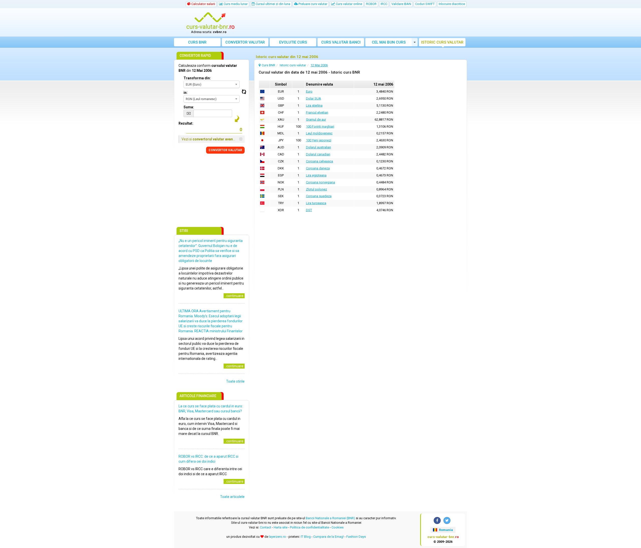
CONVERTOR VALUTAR (225, 150)
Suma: (189, 107)
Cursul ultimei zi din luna (272, 4)
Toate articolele (232, 497)
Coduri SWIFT (425, 4)
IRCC (384, 4)
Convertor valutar (245, 42)
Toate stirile (235, 381)
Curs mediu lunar (235, 4)
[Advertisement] (357, 22)
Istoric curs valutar (442, 42)
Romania (445, 530)
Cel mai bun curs (389, 42)
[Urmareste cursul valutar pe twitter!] (446, 520)
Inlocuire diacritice (452, 4)
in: (186, 93)
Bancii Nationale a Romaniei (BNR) (330, 518)
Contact (265, 527)
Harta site (280, 527)
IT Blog (306, 536)
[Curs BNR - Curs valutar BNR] (210, 21)
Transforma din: (197, 78)
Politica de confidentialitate (309, 527)
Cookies (338, 527)
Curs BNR (197, 42)
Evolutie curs (293, 42)
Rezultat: (186, 123)
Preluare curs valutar (312, 4)
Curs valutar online (348, 4)
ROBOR (371, 4)
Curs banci (341, 42)
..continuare (234, 296)
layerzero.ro (277, 536)
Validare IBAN (401, 4)
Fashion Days (356, 536)
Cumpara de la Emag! (328, 536)
